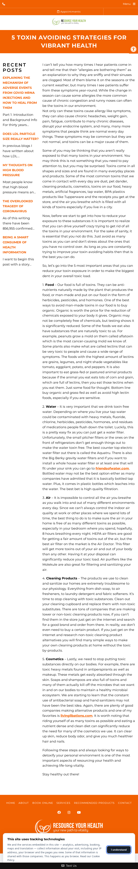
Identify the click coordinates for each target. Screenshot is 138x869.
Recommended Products (94, 803)
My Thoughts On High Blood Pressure (18, 170)
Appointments (70, 11)
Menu (127, 4)
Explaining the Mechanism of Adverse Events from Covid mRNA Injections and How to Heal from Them (20, 93)
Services (63, 803)
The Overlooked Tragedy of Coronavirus (18, 206)
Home (10, 803)
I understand (119, 849)
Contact (125, 803)
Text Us (71, 865)
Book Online (42, 803)
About (24, 803)
